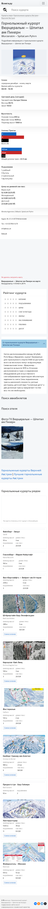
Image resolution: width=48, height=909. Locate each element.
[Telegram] (42, 903)
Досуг (21, 329)
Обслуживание (25, 320)
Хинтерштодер (10, 820)
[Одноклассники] (38, 903)
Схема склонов (10, 634)
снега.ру (6, 3)
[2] (8, 299)
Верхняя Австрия (8, 18)
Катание (22, 299)
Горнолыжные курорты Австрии (26, 15)
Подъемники (25, 303)
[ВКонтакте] (35, 903)
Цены (21, 308)
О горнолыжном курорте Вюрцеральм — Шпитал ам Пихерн (21, 343)
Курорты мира (7, 15)
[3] (11, 299)
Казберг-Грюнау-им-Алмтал (17, 756)
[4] (13, 299)
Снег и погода (25, 312)
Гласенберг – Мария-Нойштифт (18, 554)
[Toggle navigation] (43, 3)
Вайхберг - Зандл (11, 531)
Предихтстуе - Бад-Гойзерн (16, 784)
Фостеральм (9, 709)
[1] (5, 299)
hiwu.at (4, 233)
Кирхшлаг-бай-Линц (12, 662)
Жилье (22, 316)
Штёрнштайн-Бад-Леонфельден (18, 615)
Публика (22, 324)
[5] (16, 299)
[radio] (5, 299)
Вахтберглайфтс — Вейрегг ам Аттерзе (22, 577)
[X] (45, 903)
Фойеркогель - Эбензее (14, 864)
